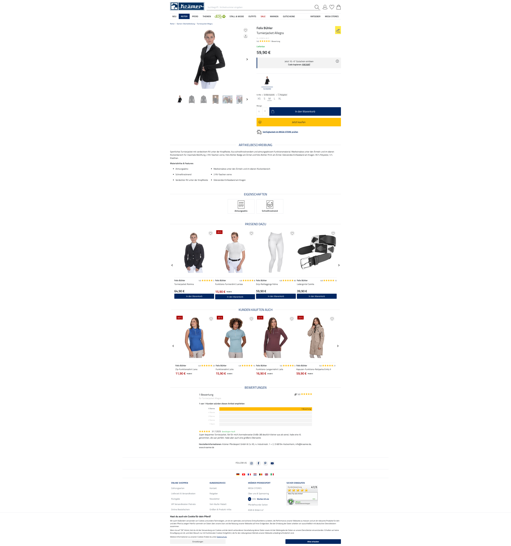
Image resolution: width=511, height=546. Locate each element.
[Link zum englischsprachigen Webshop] (267, 474)
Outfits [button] (252, 16)
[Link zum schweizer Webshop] (244, 474)
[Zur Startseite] (187, 6)
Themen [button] (207, 16)
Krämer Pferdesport (259, 482)
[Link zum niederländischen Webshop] (256, 474)
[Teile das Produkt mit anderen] (245, 36)
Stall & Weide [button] (237, 16)
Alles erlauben (313, 541)
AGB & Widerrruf (255, 510)
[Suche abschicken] (318, 7)
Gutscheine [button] (289, 16)
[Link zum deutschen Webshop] (238, 474)
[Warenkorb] (338, 6)
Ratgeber (284, 94)
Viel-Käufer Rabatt (218, 504)
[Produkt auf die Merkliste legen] (245, 30)
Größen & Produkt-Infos (220, 509)
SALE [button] (263, 16)
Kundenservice (218, 482)
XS (259, 99)
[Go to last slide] (172, 265)
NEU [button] (174, 16)
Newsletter (215, 498)
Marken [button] (274, 16)
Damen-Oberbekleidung (186, 23)
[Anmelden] (325, 6)
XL (279, 99)
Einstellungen (197, 541)
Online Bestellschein (180, 509)
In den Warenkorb (194, 296)
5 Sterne (211, 408)
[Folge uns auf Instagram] (251, 463)
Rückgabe (175, 498)
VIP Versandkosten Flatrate (183, 504)
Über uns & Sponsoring (258, 493)
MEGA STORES (332, 16)
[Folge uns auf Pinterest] (265, 463)
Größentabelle (269, 94)
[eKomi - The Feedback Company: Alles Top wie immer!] (302, 495)
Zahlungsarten (177, 488)
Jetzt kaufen (299, 122)
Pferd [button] (195, 16)
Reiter (172, 23)
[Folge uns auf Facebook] (258, 463)
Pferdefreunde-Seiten (258, 504)
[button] (220, 16)
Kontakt (213, 488)
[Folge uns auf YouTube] (272, 463)
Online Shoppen (179, 482)
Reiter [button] (184, 16)
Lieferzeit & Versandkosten (183, 493)
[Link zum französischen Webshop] (250, 474)
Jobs (259, 498)
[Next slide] (247, 59)
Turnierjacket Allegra (205, 23)
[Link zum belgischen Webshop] (261, 474)
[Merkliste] (331, 6)
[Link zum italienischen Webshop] (273, 474)
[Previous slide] (172, 59)
